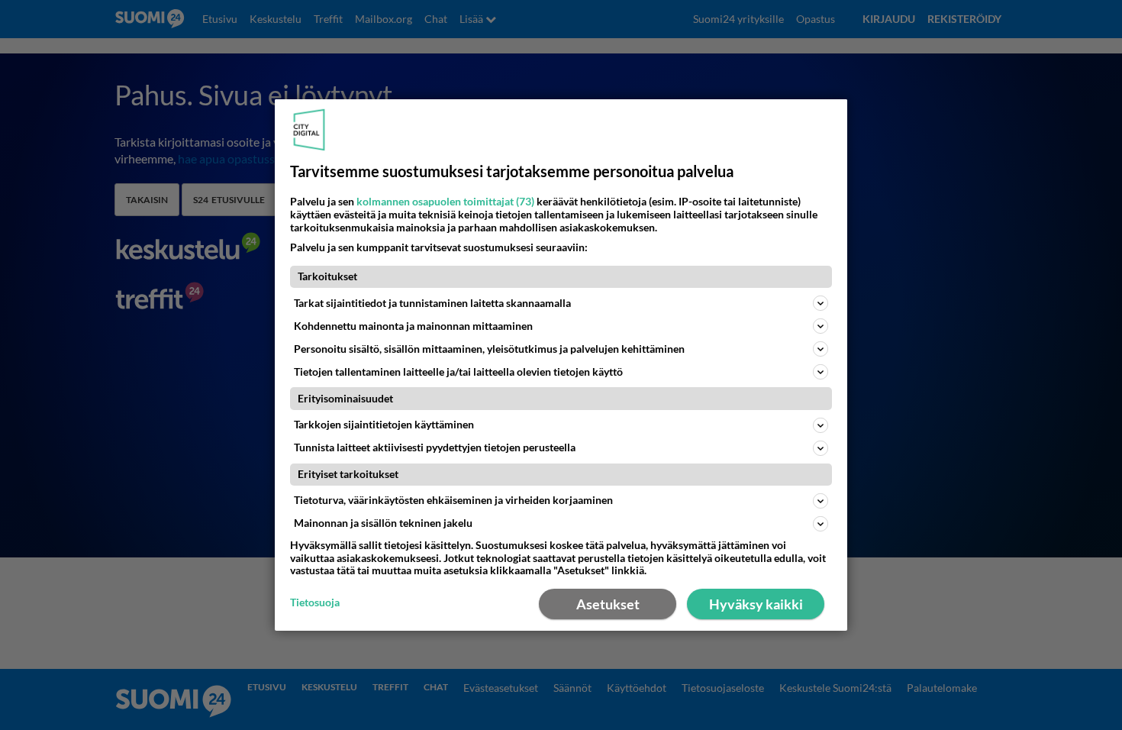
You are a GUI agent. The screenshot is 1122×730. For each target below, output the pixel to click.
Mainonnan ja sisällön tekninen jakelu (383, 522)
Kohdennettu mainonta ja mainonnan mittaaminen (413, 325)
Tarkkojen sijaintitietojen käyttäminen (384, 424)
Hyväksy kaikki (756, 604)
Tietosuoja (315, 602)
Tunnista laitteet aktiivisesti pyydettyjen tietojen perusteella (435, 447)
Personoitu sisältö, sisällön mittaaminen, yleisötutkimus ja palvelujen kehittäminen (489, 348)
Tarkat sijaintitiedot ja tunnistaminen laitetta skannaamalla (432, 302)
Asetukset (608, 604)
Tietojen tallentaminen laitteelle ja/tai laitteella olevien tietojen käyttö (458, 371)
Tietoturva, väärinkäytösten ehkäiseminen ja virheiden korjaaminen (453, 499)
